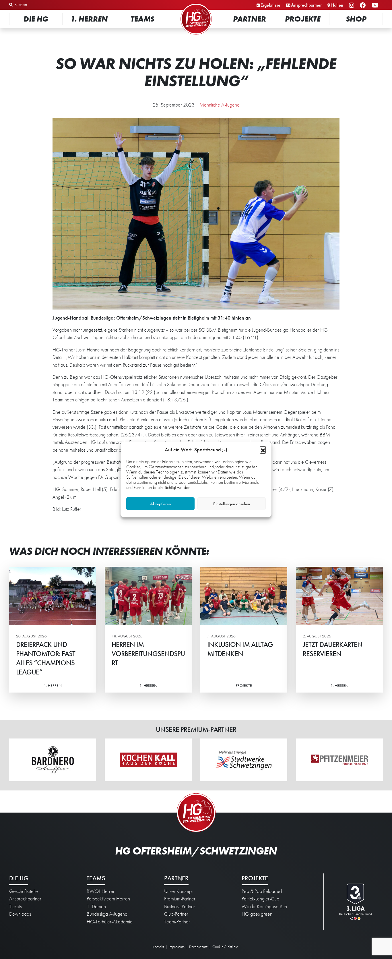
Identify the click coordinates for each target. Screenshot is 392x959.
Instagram (352, 6)
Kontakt (158, 946)
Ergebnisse (270, 5)
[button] (263, 450)
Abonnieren (334, 932)
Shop (356, 19)
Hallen (337, 5)
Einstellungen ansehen (231, 504)
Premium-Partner (179, 899)
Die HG (36, 19)
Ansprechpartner (306, 5)
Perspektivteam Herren (108, 899)
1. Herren (89, 19)
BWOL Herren (101, 891)
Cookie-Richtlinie (225, 946)
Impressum (177, 946)
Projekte (303, 19)
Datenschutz (198, 946)
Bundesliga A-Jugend (107, 914)
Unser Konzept (178, 891)
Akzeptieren (160, 504)
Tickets (15, 906)
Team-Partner (177, 922)
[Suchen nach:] (39, 5)
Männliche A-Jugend (219, 105)
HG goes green (257, 914)
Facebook (364, 6)
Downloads (20, 914)
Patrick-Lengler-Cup (260, 899)
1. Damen (96, 906)
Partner (249, 19)
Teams (142, 19)
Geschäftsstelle (23, 891)
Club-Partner (176, 914)
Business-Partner (179, 906)
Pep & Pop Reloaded (262, 891)
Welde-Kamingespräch (264, 906)
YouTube (375, 6)
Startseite (196, 4)
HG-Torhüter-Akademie (110, 922)
